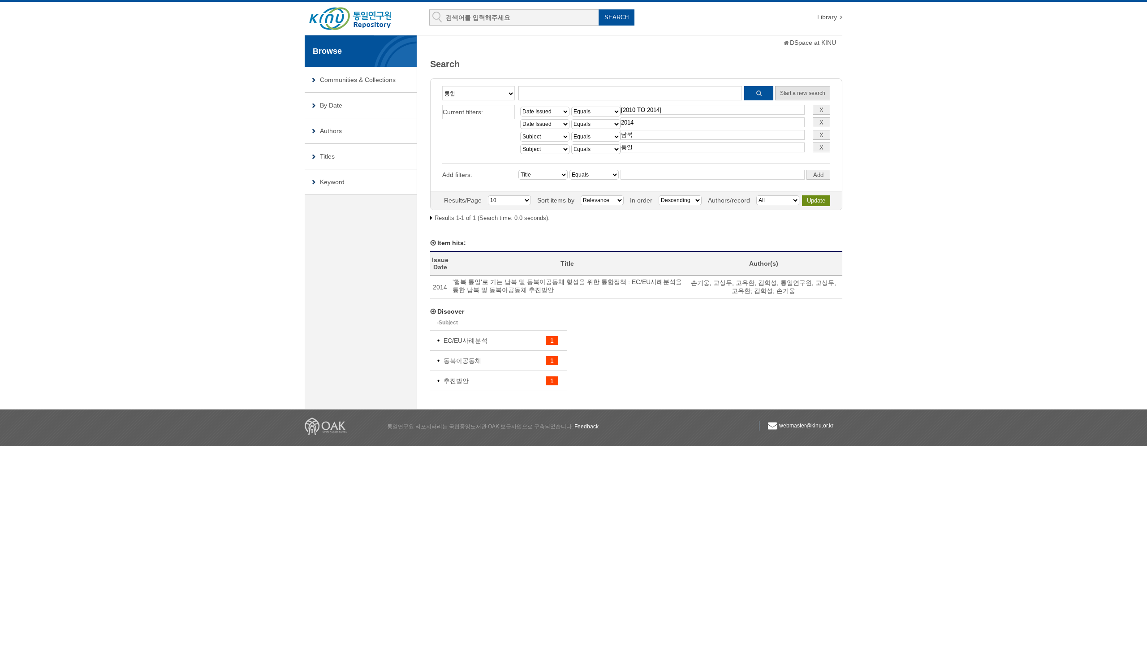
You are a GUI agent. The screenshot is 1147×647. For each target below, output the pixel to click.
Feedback (586, 426)
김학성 (763, 290)
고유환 (741, 290)
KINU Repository (357, 18)
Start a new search (802, 93)
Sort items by (555, 200)
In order (641, 200)
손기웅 (785, 290)
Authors (331, 130)
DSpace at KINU (813, 42)
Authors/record (729, 200)
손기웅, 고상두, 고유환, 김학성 (734, 282)
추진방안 (456, 380)
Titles (327, 156)
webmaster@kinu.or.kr (806, 426)
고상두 (824, 282)
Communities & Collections (358, 79)
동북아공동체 (462, 360)
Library (827, 17)
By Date (331, 105)
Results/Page (463, 200)
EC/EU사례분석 (465, 340)
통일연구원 (796, 282)
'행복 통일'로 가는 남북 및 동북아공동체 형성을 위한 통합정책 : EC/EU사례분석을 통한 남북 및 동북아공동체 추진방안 (567, 285)
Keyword (332, 181)
